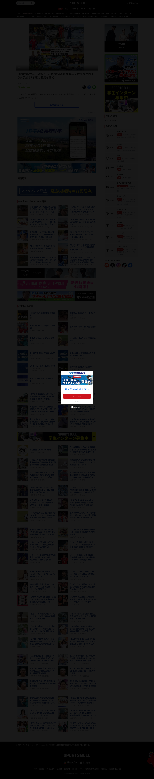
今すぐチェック (77, 396)
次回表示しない (77, 407)
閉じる (77, 401)
